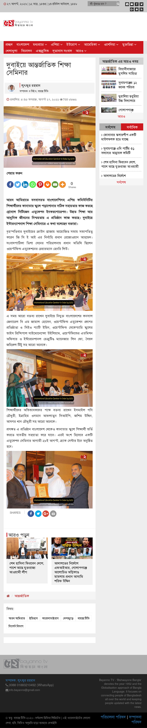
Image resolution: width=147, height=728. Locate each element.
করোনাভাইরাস (50, 618)
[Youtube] (132, 3)
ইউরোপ (72, 44)
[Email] (55, 182)
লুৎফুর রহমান (30, 85)
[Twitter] (141, 3)
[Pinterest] (40, 182)
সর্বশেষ (121, 181)
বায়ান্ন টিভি (84, 618)
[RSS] (141, 8)
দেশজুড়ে (68, 618)
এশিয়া (55, 44)
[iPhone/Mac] (127, 3)
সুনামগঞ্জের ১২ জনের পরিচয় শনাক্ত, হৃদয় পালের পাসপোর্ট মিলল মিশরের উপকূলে (128, 84)
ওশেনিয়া (110, 44)
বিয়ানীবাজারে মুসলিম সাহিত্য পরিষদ (127, 71)
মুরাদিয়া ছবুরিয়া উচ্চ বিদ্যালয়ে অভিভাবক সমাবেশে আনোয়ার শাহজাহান (128, 98)
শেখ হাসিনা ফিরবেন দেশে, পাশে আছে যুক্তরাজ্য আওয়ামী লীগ (26, 567)
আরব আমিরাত (17, 618)
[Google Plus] (132, 8)
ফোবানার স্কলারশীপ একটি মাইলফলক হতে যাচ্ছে (118, 136)
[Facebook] (137, 3)
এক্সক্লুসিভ (42, 50)
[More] (62, 182)
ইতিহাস (33, 618)
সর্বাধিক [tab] (132, 127)
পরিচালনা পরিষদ (113, 717)
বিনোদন (26, 50)
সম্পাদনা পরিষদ (135, 719)
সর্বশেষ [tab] (110, 127)
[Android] (137, 8)
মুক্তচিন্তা (128, 44)
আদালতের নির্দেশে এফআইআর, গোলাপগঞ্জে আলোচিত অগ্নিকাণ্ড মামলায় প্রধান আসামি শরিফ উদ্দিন (70, 572)
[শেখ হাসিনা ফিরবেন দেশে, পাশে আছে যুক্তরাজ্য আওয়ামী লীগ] (27, 548)
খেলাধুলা (11, 50)
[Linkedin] (25, 182)
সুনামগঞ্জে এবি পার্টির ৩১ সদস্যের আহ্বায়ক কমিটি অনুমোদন (117, 150)
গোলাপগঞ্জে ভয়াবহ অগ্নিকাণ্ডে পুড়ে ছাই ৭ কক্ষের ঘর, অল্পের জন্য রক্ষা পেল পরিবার (129, 111)
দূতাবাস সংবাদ (62, 50)
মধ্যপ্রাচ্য (39, 44)
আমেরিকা (91, 44)
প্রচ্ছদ (9, 44)
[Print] (47, 182)
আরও (80, 50)
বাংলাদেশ (22, 44)
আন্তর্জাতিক (22, 595)
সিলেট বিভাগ (16, 626)
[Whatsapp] (32, 182)
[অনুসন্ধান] (118, 3)
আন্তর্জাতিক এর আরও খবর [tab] (120, 61)
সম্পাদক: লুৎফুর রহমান (20, 680)
